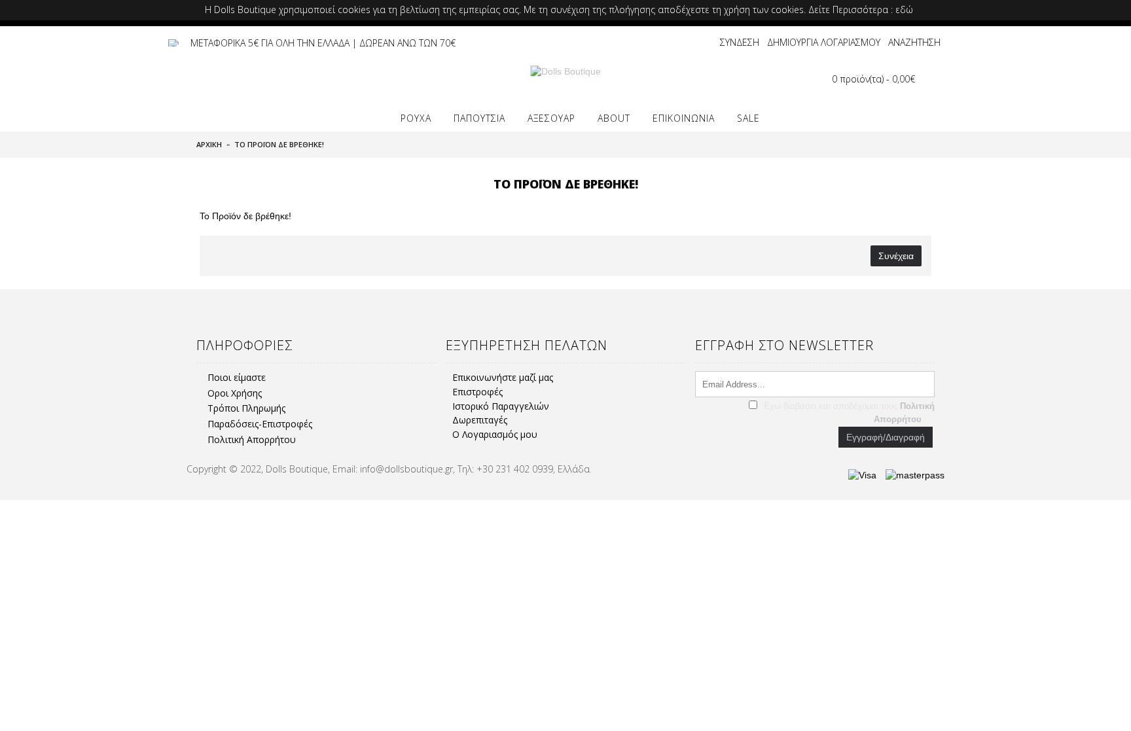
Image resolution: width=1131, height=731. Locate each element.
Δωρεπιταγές (479, 420)
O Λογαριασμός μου (494, 434)
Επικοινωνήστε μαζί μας (502, 377)
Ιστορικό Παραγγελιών (500, 406)
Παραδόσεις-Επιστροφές (259, 424)
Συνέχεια (896, 256)
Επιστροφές (477, 391)
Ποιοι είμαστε (236, 377)
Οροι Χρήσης (234, 393)
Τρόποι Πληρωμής (246, 408)
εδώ (904, 9)
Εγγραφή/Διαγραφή (885, 437)
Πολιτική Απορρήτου (251, 439)
